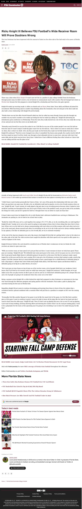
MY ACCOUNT (42, 1)
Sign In (79, 5)
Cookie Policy (35, 494)
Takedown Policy (47, 494)
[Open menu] (2, 5)
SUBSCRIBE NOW (51, 1)
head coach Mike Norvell (30, 195)
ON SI (7, 1)
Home (3, 481)
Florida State (6, 102)
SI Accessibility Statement (23, 496)
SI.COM (3, 1)
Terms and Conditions (59, 494)
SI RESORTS (28, 1)
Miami (44, 106)
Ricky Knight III (22, 97)
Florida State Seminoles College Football (16, 481)
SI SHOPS (34, 1)
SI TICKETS (21, 1)
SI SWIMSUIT (13, 1)
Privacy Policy (20, 494)
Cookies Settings (36, 496)
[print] (11, 473)
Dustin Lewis (5, 44)
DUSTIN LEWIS (13, 457)
